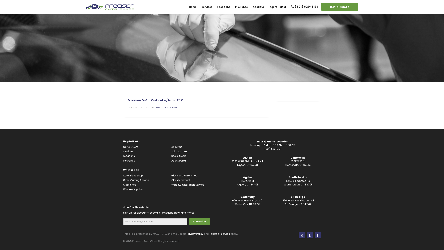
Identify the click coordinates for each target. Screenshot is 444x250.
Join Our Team (180, 151)
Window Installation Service (187, 185)
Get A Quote (130, 147)
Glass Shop (129, 185)
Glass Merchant (180, 180)
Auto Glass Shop (133, 175)
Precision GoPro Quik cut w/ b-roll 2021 (155, 100)
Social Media (178, 156)
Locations (129, 156)
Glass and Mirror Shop (184, 175)
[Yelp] (310, 235)
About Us (176, 147)
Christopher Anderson (165, 107)
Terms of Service (219, 234)
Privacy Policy (195, 234)
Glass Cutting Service (136, 180)
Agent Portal (178, 160)
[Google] (302, 235)
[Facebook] (318, 235)
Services (128, 151)
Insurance (129, 160)
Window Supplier (133, 189)
